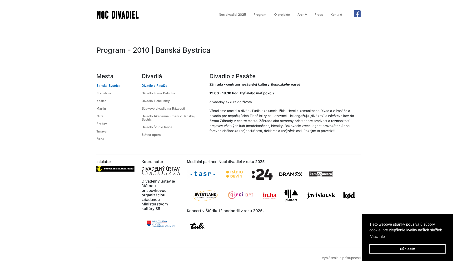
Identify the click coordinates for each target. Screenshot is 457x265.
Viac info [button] (377, 236)
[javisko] (321, 195)
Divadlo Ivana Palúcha (158, 93)
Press (318, 15)
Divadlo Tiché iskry (156, 101)
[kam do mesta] (321, 174)
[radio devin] (234, 174)
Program (260, 15)
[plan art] (291, 195)
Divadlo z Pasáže (155, 86)
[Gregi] (241, 195)
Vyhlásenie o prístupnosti (341, 258)
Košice (101, 101)
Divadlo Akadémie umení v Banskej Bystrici (168, 118)
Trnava (101, 131)
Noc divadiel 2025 (232, 15)
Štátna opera (151, 135)
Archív (302, 15)
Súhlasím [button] (407, 249)
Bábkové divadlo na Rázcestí (163, 109)
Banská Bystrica (108, 86)
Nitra (100, 116)
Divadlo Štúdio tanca (157, 127)
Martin (101, 109)
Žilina (100, 139)
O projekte (282, 15)
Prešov (101, 124)
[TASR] (203, 174)
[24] (262, 174)
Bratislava (103, 93)
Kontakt (336, 15)
